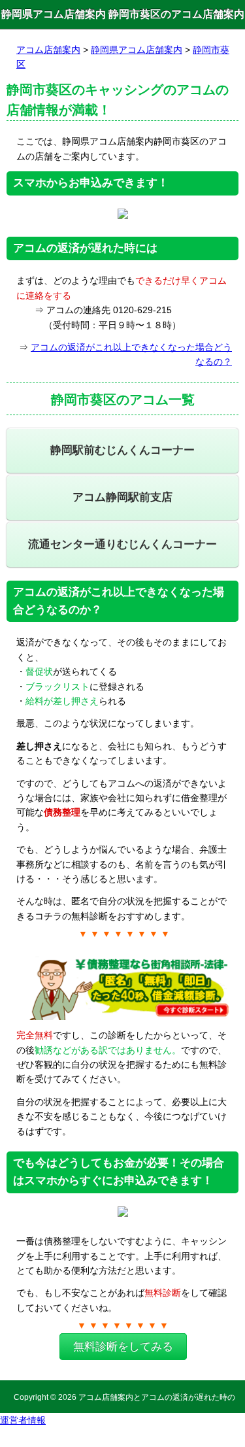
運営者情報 (23, 1420)
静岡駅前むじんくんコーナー (122, 450)
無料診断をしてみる (123, 1346)
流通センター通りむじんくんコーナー (122, 544)
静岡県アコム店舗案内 (136, 49)
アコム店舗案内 (48, 49)
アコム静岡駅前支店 (122, 497)
